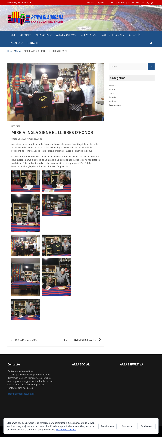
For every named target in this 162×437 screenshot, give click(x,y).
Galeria (111, 2)
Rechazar (127, 426)
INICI (12, 34)
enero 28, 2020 (18, 138)
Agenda (101, 2)
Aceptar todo (107, 426)
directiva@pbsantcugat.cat (21, 393)
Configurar (146, 426)
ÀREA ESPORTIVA (65, 34)
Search (151, 66)
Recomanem (134, 2)
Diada (111, 93)
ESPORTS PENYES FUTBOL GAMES (79, 339)
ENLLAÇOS (15, 42)
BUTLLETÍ (134, 34)
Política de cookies (66, 429)
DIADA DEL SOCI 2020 (26, 339)
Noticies (90, 2)
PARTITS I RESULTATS (112, 34)
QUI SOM (24, 34)
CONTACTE (33, 42)
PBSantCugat (35, 138)
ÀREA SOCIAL (42, 34)
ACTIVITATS (87, 34)
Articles (121, 2)
